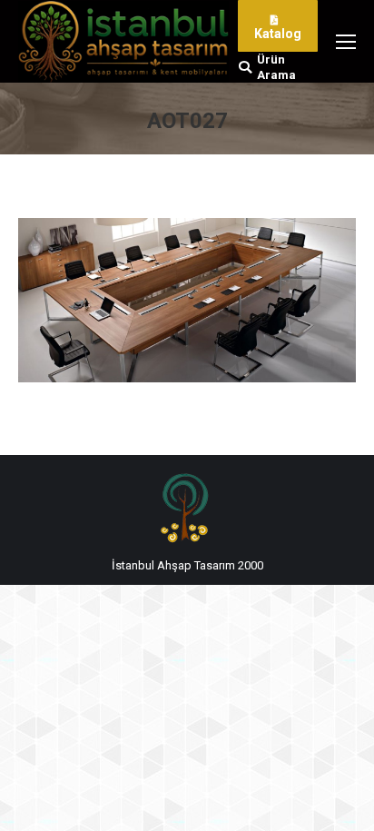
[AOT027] (187, 300)
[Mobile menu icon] (346, 42)
